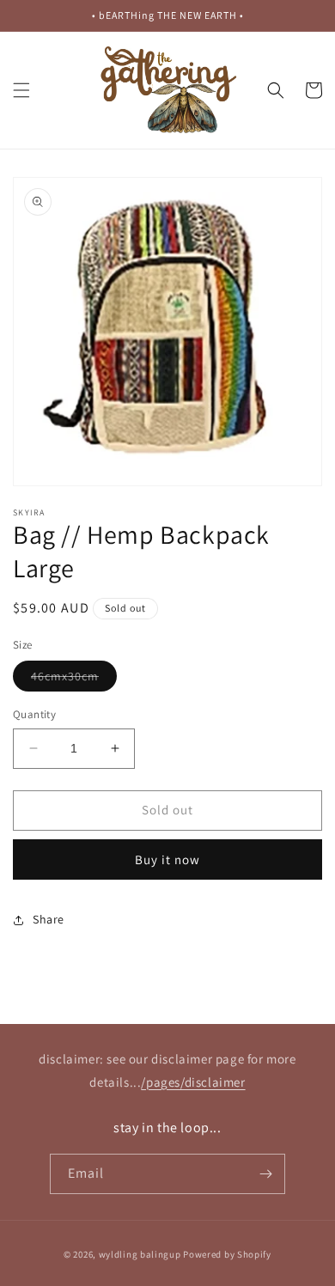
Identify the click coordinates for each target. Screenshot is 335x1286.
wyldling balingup (140, 1254)
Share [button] (48, 919)
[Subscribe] (265, 1174)
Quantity (34, 714)
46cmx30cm (74, 679)
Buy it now (167, 859)
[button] (21, 90)
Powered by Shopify (227, 1254)
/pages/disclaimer (193, 1082)
